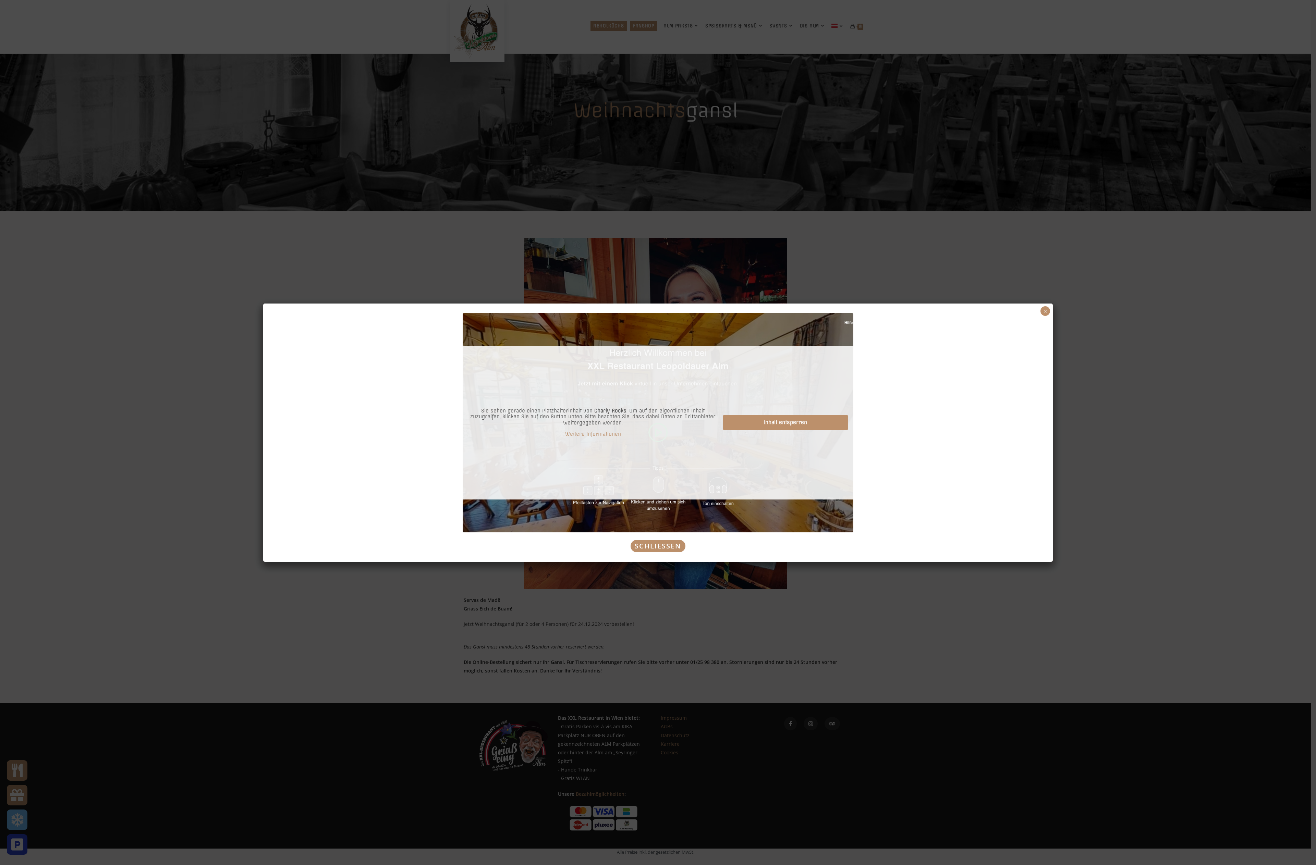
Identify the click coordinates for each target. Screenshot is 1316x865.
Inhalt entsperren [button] (785, 422)
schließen (658, 546)
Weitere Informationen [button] (593, 434)
